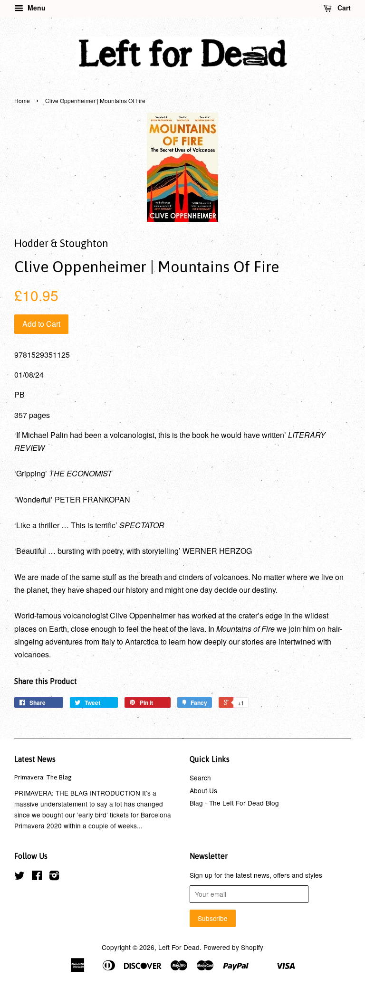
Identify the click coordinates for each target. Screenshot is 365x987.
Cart (343, 7)
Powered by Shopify (233, 947)
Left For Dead (179, 947)
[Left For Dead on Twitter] (19, 877)
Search (200, 777)
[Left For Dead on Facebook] (36, 877)
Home (22, 100)
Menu (36, 7)
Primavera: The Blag (43, 777)
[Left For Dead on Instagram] (54, 877)
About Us (203, 790)
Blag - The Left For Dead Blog (234, 802)
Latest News (35, 759)
